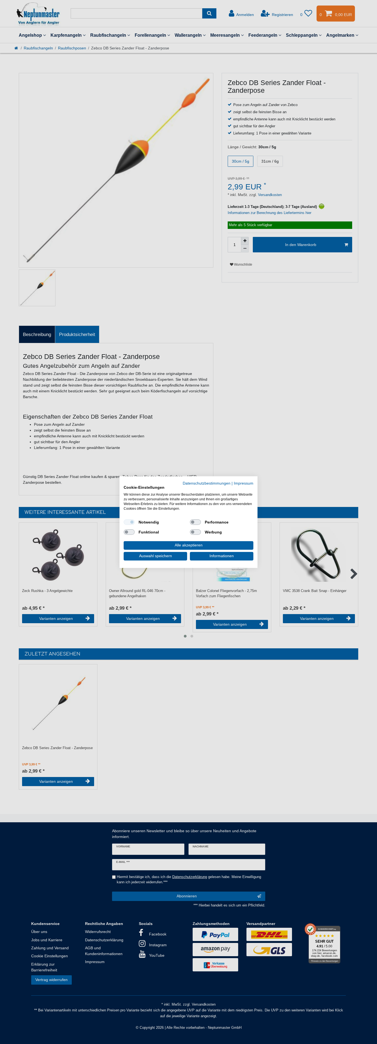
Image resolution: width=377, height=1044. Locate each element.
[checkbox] (129, 522)
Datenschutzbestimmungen (206, 483)
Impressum (243, 483)
